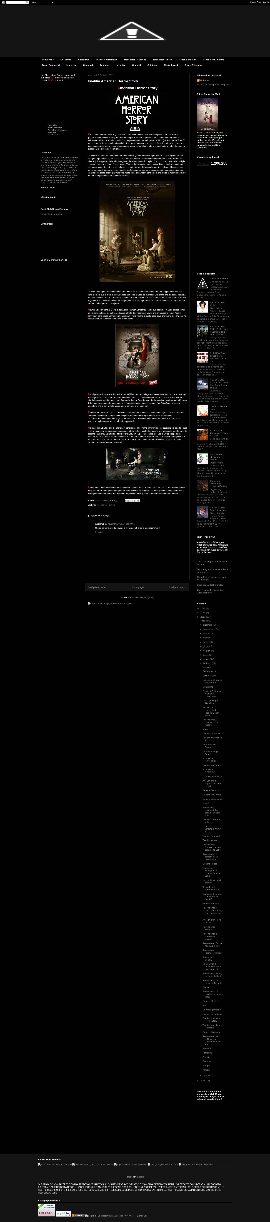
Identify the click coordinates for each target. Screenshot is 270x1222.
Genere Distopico (211, 1032)
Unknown (205, 80)
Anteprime (83, 59)
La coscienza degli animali (211, 881)
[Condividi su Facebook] (135, 500)
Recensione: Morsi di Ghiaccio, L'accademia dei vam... (211, 1040)
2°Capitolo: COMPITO (208, 771)
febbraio (207, 663)
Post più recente (97, 587)
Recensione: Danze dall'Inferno (212, 681)
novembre (208, 629)
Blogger (140, 1177)
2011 (203, 1080)
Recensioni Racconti (135, 59)
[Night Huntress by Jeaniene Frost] (130, 1164)
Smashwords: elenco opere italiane (216, 457)
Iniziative (120, 65)
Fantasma (207, 1052)
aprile (206, 655)
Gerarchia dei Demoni (209, 745)
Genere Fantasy (210, 903)
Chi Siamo (65, 59)
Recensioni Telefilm (213, 59)
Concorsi (88, 65)
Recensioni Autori (162, 59)
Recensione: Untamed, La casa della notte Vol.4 (211, 811)
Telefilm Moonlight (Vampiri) (211, 1026)
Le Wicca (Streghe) (212, 1009)
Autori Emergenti (51, 65)
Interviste (71, 65)
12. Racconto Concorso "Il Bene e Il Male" (219, 433)
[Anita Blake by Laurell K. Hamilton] (55, 1164)
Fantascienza (209, 671)
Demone (206, 1061)
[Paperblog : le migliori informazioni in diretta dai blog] (64, 1216)
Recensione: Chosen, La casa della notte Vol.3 (212, 847)
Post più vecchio (178, 587)
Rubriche (104, 65)
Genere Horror (209, 863)
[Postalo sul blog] (129, 500)
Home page (137, 587)
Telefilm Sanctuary (211, 765)
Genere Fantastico (211, 790)
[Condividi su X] (132, 500)
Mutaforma (207, 687)
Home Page (48, 59)
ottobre (207, 633)
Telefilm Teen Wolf (211, 836)
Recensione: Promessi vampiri (212, 951)
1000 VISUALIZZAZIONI (211, 829)
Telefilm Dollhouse (211, 733)
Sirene (205, 987)
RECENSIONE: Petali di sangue (218, 509)
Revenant (207, 1048)
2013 (203, 617)
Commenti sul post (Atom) (142, 597)
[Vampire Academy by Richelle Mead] (196, 1164)
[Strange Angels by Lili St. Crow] (163, 1164)
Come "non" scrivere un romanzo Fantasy (218, 484)
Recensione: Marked (208, 928)
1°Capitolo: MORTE (212, 776)
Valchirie (206, 667)
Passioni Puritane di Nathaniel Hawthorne (212, 694)
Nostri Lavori (171, 65)
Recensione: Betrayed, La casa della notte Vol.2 (211, 872)
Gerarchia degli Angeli (210, 753)
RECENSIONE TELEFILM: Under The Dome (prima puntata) (219, 383)
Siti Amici (152, 65)
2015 (203, 608)
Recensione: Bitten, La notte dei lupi (212, 974)
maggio (207, 650)
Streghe (206, 1065)
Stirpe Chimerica (193, 65)
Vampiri (206, 1070)
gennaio (207, 1075)
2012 (203, 621)
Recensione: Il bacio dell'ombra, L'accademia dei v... (212, 911)
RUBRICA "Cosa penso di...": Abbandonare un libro (218, 357)
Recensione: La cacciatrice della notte (211, 994)
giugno (206, 646)
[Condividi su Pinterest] (138, 500)
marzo (206, 659)
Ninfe (205, 729)
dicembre (208, 625)
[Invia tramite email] (126, 500)
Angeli (205, 803)
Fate (204, 1005)
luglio (206, 642)
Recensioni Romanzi (107, 59)
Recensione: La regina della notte (212, 981)
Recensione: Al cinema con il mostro (210, 722)
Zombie (206, 1057)
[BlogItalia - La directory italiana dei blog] (104, 1216)
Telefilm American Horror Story (211, 1019)
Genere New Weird (211, 794)
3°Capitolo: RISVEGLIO (209, 759)
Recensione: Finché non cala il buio (212, 944)
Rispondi (99, 532)
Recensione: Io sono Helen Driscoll (209, 936)
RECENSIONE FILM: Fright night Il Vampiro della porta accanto (219, 330)
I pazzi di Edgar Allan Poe (210, 701)
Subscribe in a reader (51, 214)
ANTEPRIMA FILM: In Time (211, 921)
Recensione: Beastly (208, 958)
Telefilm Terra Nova (212, 1014)
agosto (206, 637)
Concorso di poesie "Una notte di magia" (212, 897)
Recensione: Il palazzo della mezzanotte (210, 857)
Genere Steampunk (212, 799)
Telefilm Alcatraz (210, 840)
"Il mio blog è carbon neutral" (211, 888)
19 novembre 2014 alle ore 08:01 (120, 524)
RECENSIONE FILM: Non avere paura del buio (212, 967)
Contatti (136, 65)
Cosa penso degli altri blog (210, 585)
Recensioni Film (187, 59)
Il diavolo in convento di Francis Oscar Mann (210, 711)
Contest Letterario (219, 278)
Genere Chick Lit (210, 1001)
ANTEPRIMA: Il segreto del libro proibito (211, 783)
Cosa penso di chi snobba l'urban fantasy (210, 591)
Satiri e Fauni (209, 675)
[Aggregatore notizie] (78, 1216)
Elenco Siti (142, 1216)
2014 (203, 612)
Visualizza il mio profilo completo (213, 84)
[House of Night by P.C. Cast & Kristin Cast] (93, 1164)
